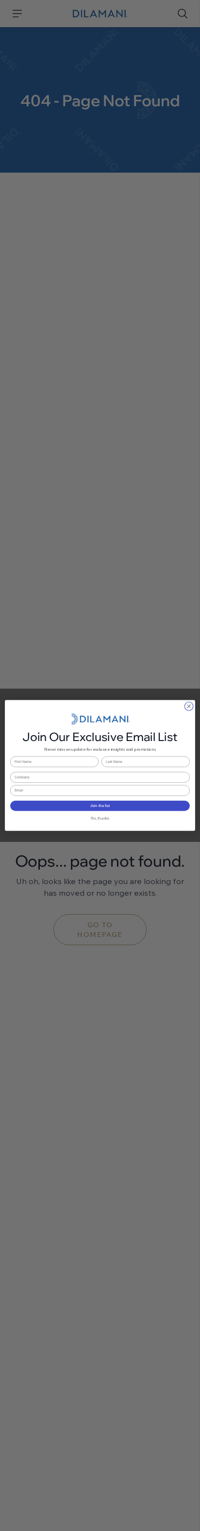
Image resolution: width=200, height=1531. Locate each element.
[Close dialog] (188, 706)
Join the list (100, 806)
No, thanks (100, 818)
